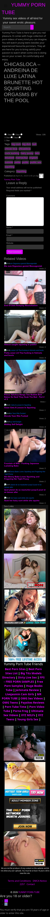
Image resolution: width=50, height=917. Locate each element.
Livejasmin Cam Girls (19, 694)
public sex (35, 162)
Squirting (21, 171)
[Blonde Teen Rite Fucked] (15, 413)
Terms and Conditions (19, 880)
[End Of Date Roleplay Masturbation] (26, 287)
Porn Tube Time (15, 707)
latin (37, 153)
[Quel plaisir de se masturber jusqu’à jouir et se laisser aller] (25, 486)
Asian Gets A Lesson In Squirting (20, 407)
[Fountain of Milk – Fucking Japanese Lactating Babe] (26, 445)
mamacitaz (22, 157)
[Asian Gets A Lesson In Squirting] (17, 405)
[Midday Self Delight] (12, 422)
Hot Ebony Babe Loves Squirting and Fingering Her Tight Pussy (21, 478)
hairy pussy (27, 153)
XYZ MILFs (28, 715)
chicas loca (11, 148)
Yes (6, 900)
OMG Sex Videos (32, 698)
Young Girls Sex (27, 719)
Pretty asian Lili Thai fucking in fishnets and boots (23, 354)
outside (9, 162)
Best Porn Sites (15, 669)
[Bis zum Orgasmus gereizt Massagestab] (20, 263)
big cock (16, 144)
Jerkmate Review (27, 690)
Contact (31, 884)
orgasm (33, 157)
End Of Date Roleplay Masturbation (21, 305)
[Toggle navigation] (5, 6)
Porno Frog (20, 711)
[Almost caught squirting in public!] (26, 326)
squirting (9, 166)
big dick (26, 144)
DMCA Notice (40, 880)
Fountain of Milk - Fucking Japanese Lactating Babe (21, 464)
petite (17, 162)
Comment (10, 196)
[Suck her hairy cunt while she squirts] (19, 498)
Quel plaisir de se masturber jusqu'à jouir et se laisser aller (25, 491)
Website (9, 243)
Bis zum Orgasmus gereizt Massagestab (23, 266)
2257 (22, 884)
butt (34, 144)
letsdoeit (9, 157)
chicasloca (24, 148)
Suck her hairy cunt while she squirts (21, 500)
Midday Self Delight (13, 424)
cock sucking (12, 153)
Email (9, 235)
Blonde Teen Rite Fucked (16, 416)
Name (9, 227)
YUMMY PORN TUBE (29, 892)
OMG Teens (10, 702)
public (25, 162)
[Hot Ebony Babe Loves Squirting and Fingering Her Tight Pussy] (25, 473)
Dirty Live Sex (27, 677)
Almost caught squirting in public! (20, 344)
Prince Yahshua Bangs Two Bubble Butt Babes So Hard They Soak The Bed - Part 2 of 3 (24, 396)
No (6, 904)
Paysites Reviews (32, 702)
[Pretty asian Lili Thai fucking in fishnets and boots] (24, 350)
